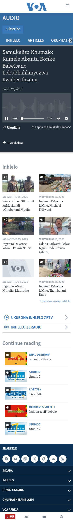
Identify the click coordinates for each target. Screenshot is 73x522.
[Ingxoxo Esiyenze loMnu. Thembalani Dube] (55, 268)
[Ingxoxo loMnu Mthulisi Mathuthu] (18, 268)
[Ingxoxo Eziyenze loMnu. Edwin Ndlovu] (18, 226)
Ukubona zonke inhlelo (55, 301)
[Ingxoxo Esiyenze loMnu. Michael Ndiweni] (55, 183)
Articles (36, 41)
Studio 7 (35, 372)
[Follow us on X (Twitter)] (34, 459)
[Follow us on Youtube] (15, 459)
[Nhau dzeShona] (16, 358)
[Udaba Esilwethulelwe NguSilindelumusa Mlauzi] (55, 226)
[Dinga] (62, 517)
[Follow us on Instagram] (25, 459)
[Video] (44, 517)
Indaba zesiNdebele (42, 407)
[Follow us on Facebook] (6, 459)
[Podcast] (44, 459)
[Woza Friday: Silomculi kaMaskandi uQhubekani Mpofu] (18, 183)
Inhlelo (13, 41)
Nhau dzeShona (39, 354)
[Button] (13, 144)
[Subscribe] (53, 459)
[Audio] (27, 517)
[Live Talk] (16, 393)
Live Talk (35, 389)
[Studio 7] (16, 376)
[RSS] (63, 459)
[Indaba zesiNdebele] (16, 411)
